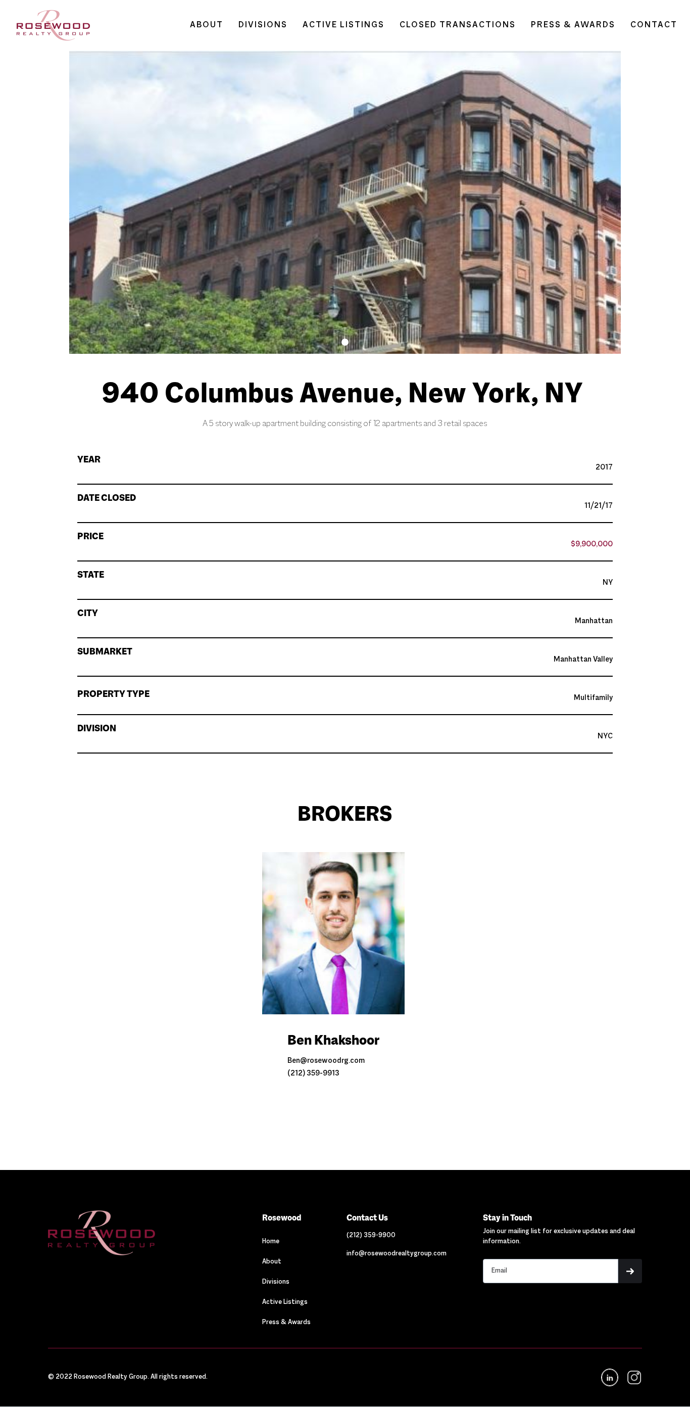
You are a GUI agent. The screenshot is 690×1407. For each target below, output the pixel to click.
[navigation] (633, 1377)
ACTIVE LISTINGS (343, 25)
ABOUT (206, 25)
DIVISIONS (262, 25)
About (271, 1261)
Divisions (275, 1282)
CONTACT (653, 25)
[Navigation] (137, 1232)
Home (270, 1241)
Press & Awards (286, 1322)
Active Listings (285, 1302)
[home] (48, 25)
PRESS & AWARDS (573, 25)
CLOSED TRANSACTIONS (458, 25)
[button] (345, 342)
